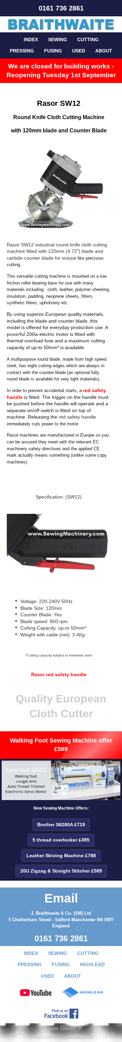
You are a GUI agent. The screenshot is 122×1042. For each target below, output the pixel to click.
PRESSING (22, 50)
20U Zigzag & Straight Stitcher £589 (61, 871)
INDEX (31, 39)
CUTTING (88, 39)
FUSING (53, 50)
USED (78, 50)
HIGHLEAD (92, 964)
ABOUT (103, 50)
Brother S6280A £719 (61, 824)
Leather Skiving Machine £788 (61, 855)
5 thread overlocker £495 (61, 840)
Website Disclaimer (61, 1028)
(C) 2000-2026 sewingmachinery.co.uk (61, 1038)
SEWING (57, 39)
